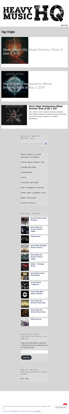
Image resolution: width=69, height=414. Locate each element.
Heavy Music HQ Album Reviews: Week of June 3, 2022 (33, 51)
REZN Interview (36, 319)
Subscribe (26, 357)
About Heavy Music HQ (32, 162)
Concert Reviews (30, 182)
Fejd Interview (36, 236)
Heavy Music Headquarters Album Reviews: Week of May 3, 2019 (27, 85)
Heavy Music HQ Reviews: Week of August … (36, 229)
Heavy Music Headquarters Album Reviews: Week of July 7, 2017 (46, 107)
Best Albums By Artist (33, 187)
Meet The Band (28, 198)
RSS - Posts (24, 379)
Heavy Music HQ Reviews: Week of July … (39, 302)
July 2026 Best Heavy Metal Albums (38, 274)
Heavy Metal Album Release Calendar (37, 292)
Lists (24, 177)
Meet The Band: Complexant (36, 283)
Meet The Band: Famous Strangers (39, 219)
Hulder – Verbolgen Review (37, 265)
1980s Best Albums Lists (33, 193)
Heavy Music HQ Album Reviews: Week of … (39, 246)
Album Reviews (28, 167)
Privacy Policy (28, 203)
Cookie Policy (37, 411)
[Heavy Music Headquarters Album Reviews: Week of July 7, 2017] (14, 115)
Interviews (27, 172)
